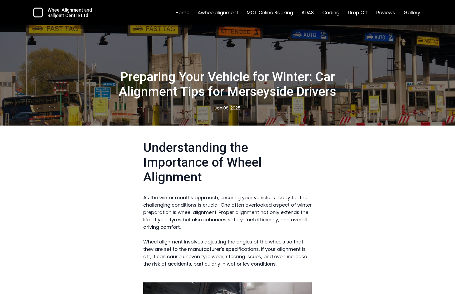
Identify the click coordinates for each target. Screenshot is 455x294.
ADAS (307, 12)
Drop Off (358, 12)
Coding (330, 12)
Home (182, 12)
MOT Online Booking (270, 12)
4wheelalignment (218, 12)
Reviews (385, 12)
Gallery (412, 12)
